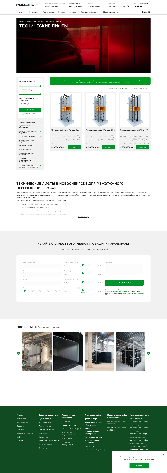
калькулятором (122, 82)
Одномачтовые (45, 419)
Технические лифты (26, 146)
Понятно (139, 466)
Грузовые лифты (25, 149)
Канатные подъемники (27, 122)
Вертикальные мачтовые (49, 441)
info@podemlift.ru (114, 7)
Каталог (19, 12)
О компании (33, 12)
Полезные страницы (88, 12)
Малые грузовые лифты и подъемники (28, 132)
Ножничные (66, 421)
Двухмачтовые (45, 422)
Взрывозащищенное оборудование (26, 154)
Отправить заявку (124, 283)
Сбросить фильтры (31, 114)
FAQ (18, 437)
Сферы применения (110, 12)
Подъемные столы (69, 425)
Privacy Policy (126, 293)
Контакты (20, 441)
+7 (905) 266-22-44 (95, 7)
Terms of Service (138, 293)
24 (123, 88)
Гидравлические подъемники (25, 126)
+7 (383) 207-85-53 (76, 7)
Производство (48, 12)
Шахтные (43, 433)
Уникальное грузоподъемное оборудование (25, 160)
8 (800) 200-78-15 (51, 7)
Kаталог (19, 415)
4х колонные (67, 438)
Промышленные (45, 444)
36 (126, 88)
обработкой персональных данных (116, 291)
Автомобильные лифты (27, 136)
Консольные (44, 437)
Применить (30, 110)
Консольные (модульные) (95, 450)
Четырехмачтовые (46, 430)
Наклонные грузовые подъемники (26, 141)
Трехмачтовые (45, 426)
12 (120, 88)
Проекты (61, 12)
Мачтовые (43, 448)
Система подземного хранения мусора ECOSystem (29, 166)
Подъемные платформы (71, 429)
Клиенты (73, 12)
